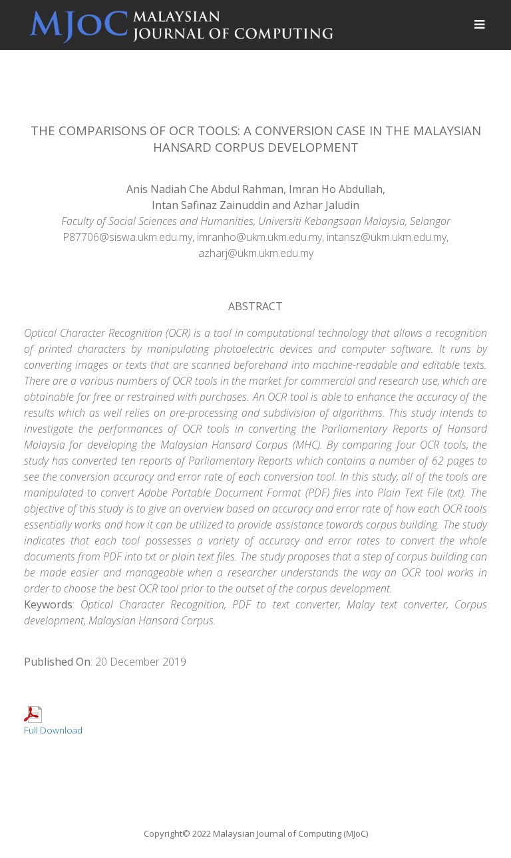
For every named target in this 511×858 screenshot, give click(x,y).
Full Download (53, 730)
